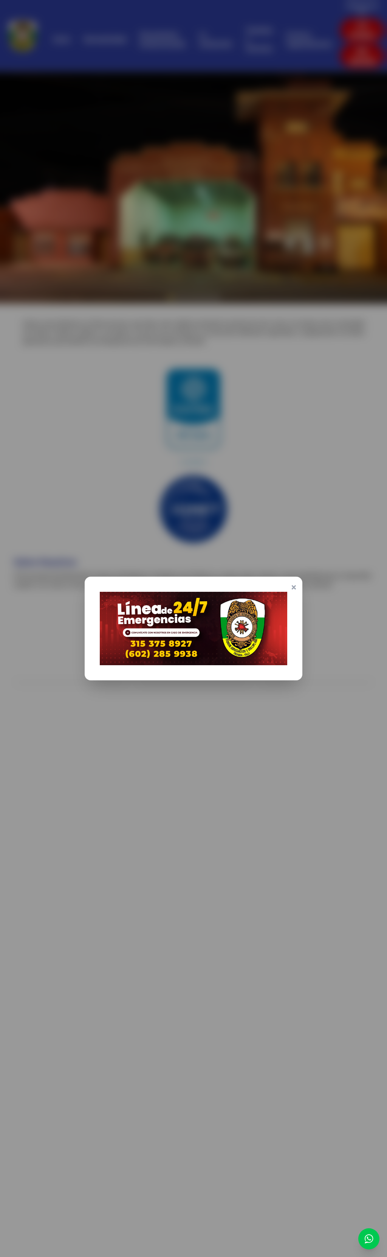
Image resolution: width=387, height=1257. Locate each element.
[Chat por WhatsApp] (368, 1238)
